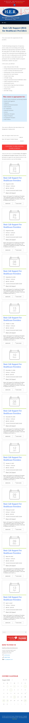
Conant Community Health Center (14, 190)
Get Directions (20, 2)
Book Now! (19, 203)
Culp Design (14, 718)
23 (3, 700)
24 (7, 700)
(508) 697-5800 (7, 657)
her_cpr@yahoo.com (8, 659)
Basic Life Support (11, 193)
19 (14, 697)
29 (14, 686)
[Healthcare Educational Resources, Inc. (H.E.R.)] (11, 14)
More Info (8, 203)
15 (25, 693)
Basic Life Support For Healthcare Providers (12, 179)
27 (7, 686)
